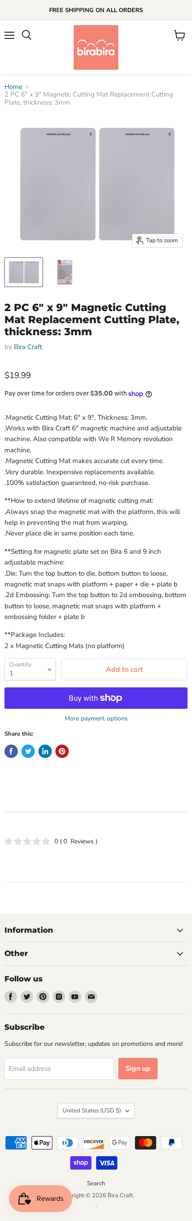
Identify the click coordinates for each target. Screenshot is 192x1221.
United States (92, 1111)
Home (13, 87)
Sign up (137, 1069)
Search (96, 1183)
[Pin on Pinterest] (62, 751)
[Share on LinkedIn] (45, 751)
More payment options (96, 718)
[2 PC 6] (23, 272)
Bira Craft (28, 346)
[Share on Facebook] (11, 751)
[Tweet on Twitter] (28, 751)
